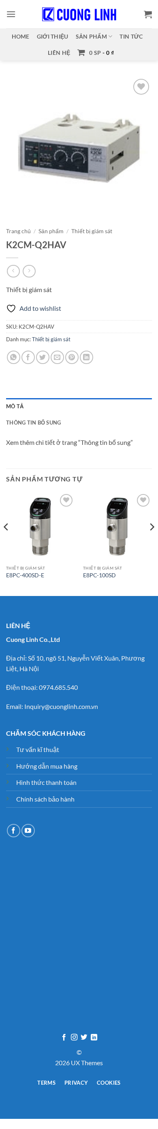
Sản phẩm (91, 36)
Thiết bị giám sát (91, 231)
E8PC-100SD (99, 575)
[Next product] (13, 271)
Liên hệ (59, 52)
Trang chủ (18, 231)
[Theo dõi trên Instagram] (74, 1037)
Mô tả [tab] (14, 406)
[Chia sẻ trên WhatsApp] (13, 357)
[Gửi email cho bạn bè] (57, 357)
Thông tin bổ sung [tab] (33, 422)
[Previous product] (29, 271)
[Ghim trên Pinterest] (72, 357)
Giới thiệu (52, 36)
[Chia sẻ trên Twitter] (42, 357)
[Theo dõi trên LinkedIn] (94, 1037)
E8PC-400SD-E (25, 575)
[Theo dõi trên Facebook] (13, 830)
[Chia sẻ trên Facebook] (28, 357)
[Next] (151, 543)
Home (21, 36)
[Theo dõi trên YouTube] (28, 830)
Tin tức (131, 36)
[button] (11, 14)
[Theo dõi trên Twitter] (84, 1037)
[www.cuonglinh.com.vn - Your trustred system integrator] (79, 14)
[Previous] (6, 543)
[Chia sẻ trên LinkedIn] (86, 357)
